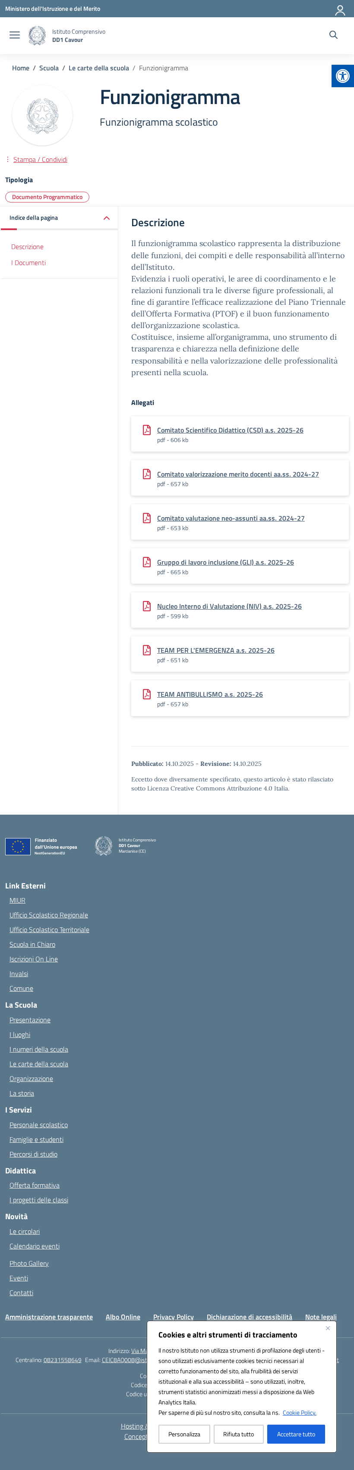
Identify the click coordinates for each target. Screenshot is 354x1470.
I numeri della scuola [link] (38, 1049)
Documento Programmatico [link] (47, 196)
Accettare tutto (296, 1433)
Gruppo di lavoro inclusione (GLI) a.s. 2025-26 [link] (225, 562)
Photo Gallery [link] (29, 1263)
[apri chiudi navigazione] (14, 36)
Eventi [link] (18, 1278)
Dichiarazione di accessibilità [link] (249, 1317)
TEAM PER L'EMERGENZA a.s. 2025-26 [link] (216, 650)
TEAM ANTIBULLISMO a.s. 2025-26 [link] (210, 694)
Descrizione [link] (27, 246)
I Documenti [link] (28, 262)
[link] (343, 76)
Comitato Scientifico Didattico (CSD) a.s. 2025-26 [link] (230, 430)
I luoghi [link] (19, 1034)
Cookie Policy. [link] (299, 1412)
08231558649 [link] (63, 1359)
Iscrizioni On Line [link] (33, 959)
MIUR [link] (17, 900)
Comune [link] (21, 988)
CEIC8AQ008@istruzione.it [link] (136, 1359)
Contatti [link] (21, 1292)
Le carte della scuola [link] (38, 1064)
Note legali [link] (321, 1317)
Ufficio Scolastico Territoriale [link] (49, 929)
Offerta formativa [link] (34, 1185)
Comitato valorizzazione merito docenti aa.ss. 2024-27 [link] (238, 474)
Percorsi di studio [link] (33, 1154)
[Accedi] (340, 8)
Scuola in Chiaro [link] (32, 944)
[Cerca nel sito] (333, 35)
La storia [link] (21, 1093)
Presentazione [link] (30, 1020)
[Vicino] (327, 1328)
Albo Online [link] (123, 1317)
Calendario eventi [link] (34, 1246)
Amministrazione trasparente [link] (49, 1317)
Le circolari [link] (24, 1231)
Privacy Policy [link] (173, 1317)
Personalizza (184, 1433)
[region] (242, 1387)
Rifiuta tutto (238, 1433)
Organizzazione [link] (31, 1078)
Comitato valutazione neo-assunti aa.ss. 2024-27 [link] (231, 518)
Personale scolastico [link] (38, 1124)
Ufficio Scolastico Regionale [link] (48, 915)
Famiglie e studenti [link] (36, 1139)
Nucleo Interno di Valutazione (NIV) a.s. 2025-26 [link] (229, 606)
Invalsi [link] (18, 973)
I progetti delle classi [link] (38, 1200)
